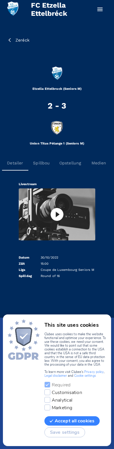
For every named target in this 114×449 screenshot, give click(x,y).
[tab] (15, 163)
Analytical (62, 400)
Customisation (67, 392)
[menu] (100, 9)
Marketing (62, 408)
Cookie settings (85, 376)
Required (61, 385)
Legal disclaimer (55, 376)
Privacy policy (94, 372)
